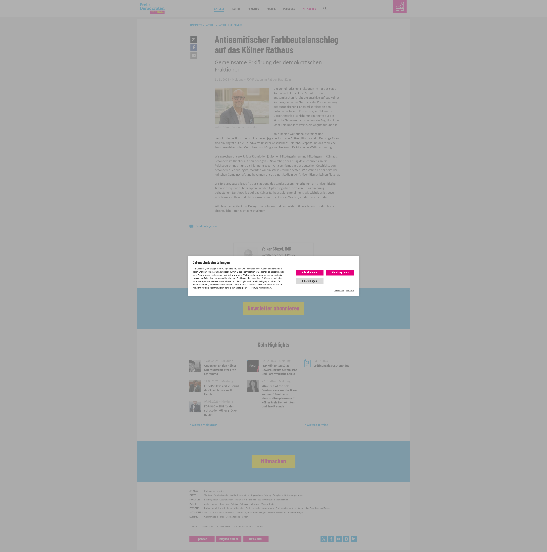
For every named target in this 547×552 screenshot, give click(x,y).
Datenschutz (339, 291)
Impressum (350, 291)
